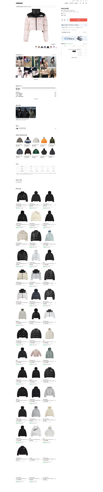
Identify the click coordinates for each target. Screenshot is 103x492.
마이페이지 (77, 0)
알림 (83, 0)
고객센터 (73, 0)
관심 (80, 0)
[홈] (19, 3)
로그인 (86, 0)
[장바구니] (83, 3)
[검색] (80, 3)
